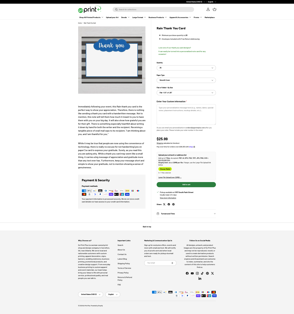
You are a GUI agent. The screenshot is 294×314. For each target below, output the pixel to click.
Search (120, 245)
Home (80, 23)
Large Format (137, 17)
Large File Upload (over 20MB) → (170, 177)
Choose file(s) (165, 169)
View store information (168, 198)
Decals (124, 17)
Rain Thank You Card (90, 23)
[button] (214, 9)
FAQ (119, 284)
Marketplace (210, 17)
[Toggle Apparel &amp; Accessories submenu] (190, 17)
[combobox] (153, 9)
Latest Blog (122, 259)
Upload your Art (112, 17)
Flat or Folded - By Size (165, 88)
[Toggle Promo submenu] (201, 17)
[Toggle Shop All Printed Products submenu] (102, 17)
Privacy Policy (123, 273)
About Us (121, 250)
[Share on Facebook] (169, 204)
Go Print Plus (86, 305)
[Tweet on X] (164, 204)
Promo (196, 17)
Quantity (160, 63)
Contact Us (122, 254)
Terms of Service (124, 268)
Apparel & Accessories (179, 17)
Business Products (156, 17)
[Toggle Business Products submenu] (165, 17)
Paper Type (161, 75)
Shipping (160, 143)
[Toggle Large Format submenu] (145, 17)
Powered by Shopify (97, 305)
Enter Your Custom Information (172, 101)
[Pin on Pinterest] (173, 204)
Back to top (147, 227)
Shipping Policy (124, 263)
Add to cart (186, 184)
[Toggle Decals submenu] (128, 17)
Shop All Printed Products (89, 17)
